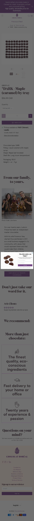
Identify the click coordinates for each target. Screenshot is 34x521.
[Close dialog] (32, 253)
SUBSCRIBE (25, 265)
